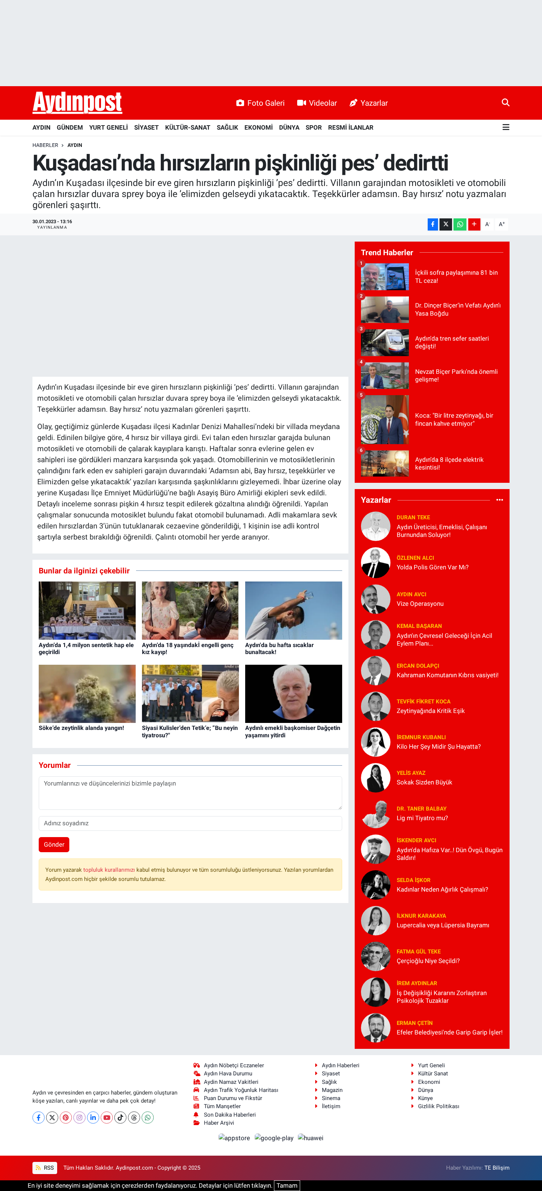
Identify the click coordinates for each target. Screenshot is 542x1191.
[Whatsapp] (148, 1117)
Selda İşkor (414, 880)
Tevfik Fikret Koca (424, 701)
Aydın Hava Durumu (228, 1073)
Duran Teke (413, 517)
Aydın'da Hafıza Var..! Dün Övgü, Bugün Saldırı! (450, 853)
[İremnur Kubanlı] (375, 741)
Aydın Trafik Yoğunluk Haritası (241, 1090)
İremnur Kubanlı (421, 737)
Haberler (45, 145)
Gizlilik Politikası (438, 1106)
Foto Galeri (266, 103)
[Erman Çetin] (375, 1027)
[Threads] (134, 1117)
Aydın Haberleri (340, 1065)
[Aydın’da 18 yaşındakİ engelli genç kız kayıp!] (190, 610)
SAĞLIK (227, 127)
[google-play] (274, 1137)
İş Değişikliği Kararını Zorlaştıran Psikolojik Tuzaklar (442, 996)
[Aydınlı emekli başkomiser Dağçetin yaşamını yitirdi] (293, 693)
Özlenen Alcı (415, 558)
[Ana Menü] (506, 128)
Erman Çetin (415, 1023)
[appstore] (235, 1137)
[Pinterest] (66, 1117)
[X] (52, 1117)
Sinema (331, 1098)
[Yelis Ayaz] (375, 777)
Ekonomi (429, 1082)
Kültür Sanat (433, 1073)
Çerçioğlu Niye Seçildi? (428, 961)
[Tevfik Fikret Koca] (375, 705)
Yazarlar (374, 103)
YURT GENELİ (108, 127)
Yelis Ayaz (411, 773)
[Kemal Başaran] (375, 634)
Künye (425, 1098)
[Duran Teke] (375, 525)
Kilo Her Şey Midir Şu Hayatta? (439, 746)
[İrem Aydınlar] (375, 991)
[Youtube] (107, 1117)
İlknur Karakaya (421, 916)
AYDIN (41, 127)
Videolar (323, 103)
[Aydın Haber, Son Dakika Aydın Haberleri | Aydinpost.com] (77, 103)
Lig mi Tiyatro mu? (422, 818)
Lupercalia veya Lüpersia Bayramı (443, 925)
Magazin (332, 1090)
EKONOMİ (258, 127)
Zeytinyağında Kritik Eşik (431, 710)
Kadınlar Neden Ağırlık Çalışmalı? (442, 889)
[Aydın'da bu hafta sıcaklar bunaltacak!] (293, 610)
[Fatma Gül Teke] (375, 955)
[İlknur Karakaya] (375, 920)
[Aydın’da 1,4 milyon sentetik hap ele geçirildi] (87, 610)
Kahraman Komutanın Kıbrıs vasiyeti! (447, 675)
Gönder (54, 844)
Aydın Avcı (411, 594)
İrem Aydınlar (417, 983)
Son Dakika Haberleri (230, 1114)
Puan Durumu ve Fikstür (233, 1098)
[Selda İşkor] (375, 884)
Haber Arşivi (219, 1123)
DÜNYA (289, 127)
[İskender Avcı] (375, 848)
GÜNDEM (70, 127)
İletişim (331, 1106)
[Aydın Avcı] (375, 598)
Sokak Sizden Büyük (424, 782)
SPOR (314, 127)
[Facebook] (38, 1117)
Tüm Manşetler (222, 1106)
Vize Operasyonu (420, 603)
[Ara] (506, 102)
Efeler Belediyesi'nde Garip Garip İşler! (450, 1032)
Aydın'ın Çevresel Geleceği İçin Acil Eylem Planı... (444, 639)
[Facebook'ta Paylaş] (433, 224)
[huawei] (310, 1137)
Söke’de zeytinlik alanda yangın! (81, 727)
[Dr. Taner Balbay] (375, 812)
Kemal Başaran (419, 626)
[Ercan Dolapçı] (375, 670)
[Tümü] (499, 500)
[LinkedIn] (93, 1117)
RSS (48, 1167)
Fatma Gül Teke (419, 951)
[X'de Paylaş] (445, 224)
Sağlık (329, 1082)
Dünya (425, 1090)
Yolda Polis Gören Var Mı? (433, 567)
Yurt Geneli (431, 1065)
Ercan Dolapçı (418, 666)
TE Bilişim (497, 1167)
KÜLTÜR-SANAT (188, 127)
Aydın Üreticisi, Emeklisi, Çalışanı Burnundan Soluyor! (442, 530)
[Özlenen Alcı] (375, 562)
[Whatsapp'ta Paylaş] (460, 224)
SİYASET (146, 127)
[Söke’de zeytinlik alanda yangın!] (87, 693)
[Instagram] (79, 1117)
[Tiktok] (120, 1117)
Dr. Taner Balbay (422, 808)
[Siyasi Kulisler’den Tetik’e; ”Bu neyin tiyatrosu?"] (190, 693)
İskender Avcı (416, 840)
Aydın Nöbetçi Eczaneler (234, 1065)
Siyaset (331, 1073)
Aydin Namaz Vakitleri (231, 1082)
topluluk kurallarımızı (109, 870)
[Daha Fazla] (474, 224)
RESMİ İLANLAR (351, 127)
